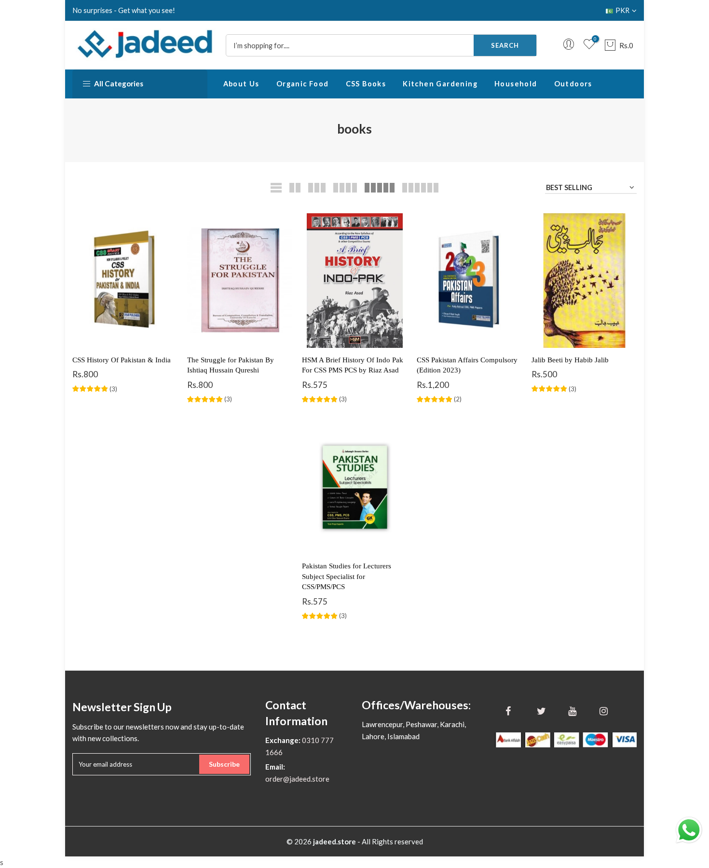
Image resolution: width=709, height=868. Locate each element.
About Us (241, 84)
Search (505, 45)
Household (515, 84)
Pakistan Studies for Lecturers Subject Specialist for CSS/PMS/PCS (346, 576)
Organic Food (302, 84)
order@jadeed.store (297, 778)
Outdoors (573, 84)
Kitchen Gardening (440, 84)
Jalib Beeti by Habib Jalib (570, 360)
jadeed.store (334, 841)
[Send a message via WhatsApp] (689, 830)
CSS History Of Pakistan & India (121, 360)
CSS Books (366, 84)
